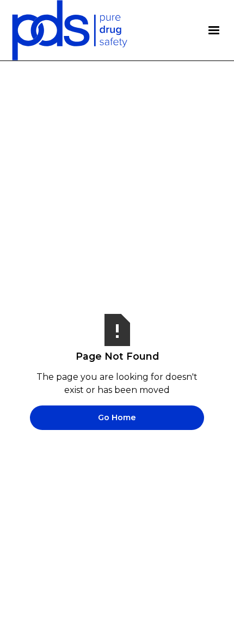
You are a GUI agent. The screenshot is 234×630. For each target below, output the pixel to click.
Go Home (117, 417)
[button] (214, 30)
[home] (69, 30)
